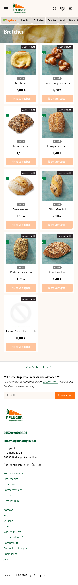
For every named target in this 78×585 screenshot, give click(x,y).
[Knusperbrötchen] (57, 123)
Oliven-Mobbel (57, 209)
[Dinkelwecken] (21, 186)
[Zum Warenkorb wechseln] (70, 8)
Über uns (9, 495)
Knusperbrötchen (57, 146)
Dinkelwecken (21, 209)
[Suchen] (54, 8)
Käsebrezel (21, 83)
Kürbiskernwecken (21, 272)
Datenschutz (11, 543)
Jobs (6, 559)
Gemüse (52, 20)
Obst (62, 20)
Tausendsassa (21, 146)
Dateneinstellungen (15, 548)
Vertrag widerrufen (15, 537)
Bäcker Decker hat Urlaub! (21, 331)
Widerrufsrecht (12, 532)
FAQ (6, 515)
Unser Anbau (11, 484)
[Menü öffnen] (6, 8)
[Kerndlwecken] (57, 249)
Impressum (10, 554)
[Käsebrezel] (21, 60)
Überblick (25, 20)
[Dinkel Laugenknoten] (57, 60)
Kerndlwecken (57, 272)
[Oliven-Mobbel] (57, 186)
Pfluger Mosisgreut (36, 575)
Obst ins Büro (12, 501)
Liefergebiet (11, 479)
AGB (6, 526)
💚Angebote (9, 20)
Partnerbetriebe (13, 490)
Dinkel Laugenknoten (57, 83)
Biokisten (39, 20)
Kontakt (8, 510)
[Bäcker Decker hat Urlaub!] (21, 312)
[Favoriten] (62, 8)
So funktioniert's (14, 473)
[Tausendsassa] (21, 123)
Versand (8, 521)
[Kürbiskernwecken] (21, 249)
